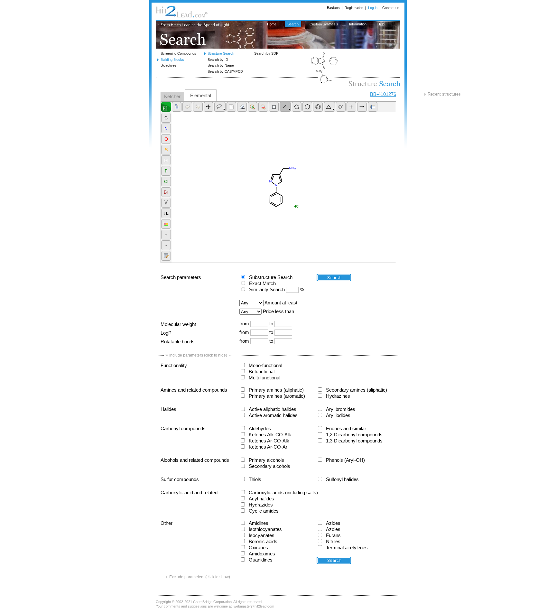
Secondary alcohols (269, 466)
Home (271, 24)
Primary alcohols (266, 460)
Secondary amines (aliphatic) (356, 390)
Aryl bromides (340, 409)
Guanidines (261, 559)
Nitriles (333, 541)
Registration (354, 8)
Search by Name (221, 65)
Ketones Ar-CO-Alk (269, 440)
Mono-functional (265, 365)
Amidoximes (262, 553)
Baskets (333, 8)
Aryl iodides (338, 415)
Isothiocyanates (265, 529)
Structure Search (221, 53)
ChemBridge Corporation (212, 602)
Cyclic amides (264, 511)
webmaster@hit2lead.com (254, 606)
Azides (333, 523)
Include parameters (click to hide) (198, 355)
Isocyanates (261, 535)
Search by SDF (266, 53)
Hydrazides (261, 504)
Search (293, 24)
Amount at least (280, 302)
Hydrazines (338, 396)
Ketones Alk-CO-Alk (270, 434)
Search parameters (181, 277)
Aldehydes (260, 428)
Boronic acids (263, 541)
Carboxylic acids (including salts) (283, 492)
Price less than (278, 311)
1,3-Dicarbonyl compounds (354, 440)
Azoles (333, 529)
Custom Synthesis (324, 24)
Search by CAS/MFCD (225, 71)
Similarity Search (267, 289)
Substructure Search (270, 277)
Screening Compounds (178, 53)
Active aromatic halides (273, 415)
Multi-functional (264, 377)
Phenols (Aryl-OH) (345, 460)
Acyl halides (261, 498)
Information (357, 24)
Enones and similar (346, 428)
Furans (333, 535)
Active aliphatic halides (272, 409)
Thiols (255, 479)
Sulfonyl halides (342, 479)
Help (381, 24)
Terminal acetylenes (347, 547)
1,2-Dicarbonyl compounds (354, 434)
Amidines (258, 523)
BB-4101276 (383, 94)
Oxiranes (258, 547)
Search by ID (218, 59)
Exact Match (262, 283)
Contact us (390, 8)
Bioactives (169, 65)
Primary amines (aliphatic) (276, 390)
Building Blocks (172, 59)
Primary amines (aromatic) (277, 396)
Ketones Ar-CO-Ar (268, 447)
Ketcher (172, 96)
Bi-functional (261, 371)
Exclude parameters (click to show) (199, 577)
